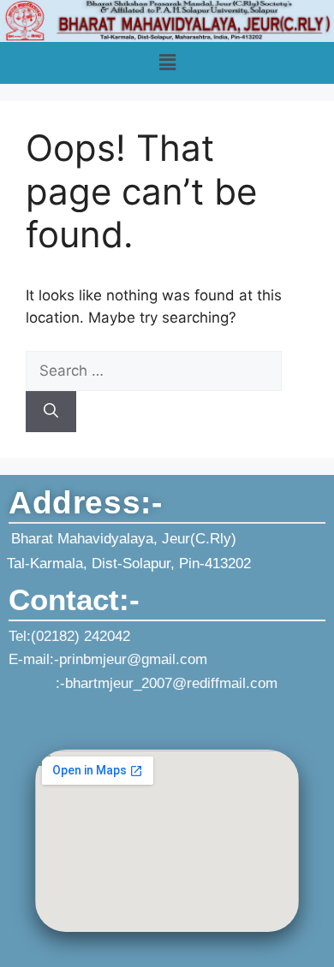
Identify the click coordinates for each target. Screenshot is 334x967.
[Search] (51, 411)
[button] (167, 63)
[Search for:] (154, 370)
